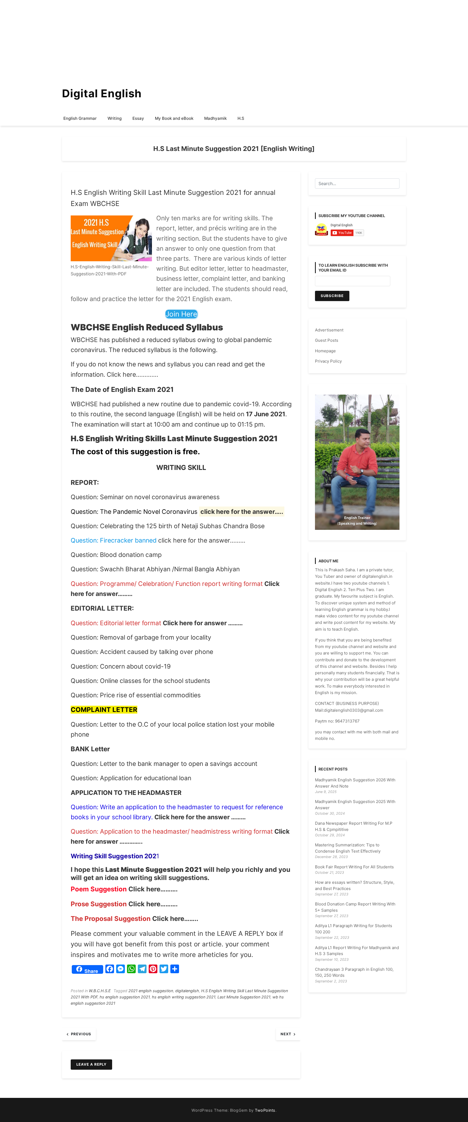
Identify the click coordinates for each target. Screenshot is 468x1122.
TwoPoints (265, 1110)
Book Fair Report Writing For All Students (354, 866)
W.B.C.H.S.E (100, 990)
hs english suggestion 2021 (125, 997)
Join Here (181, 314)
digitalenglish (187, 990)
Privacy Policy (328, 361)
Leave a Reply (91, 1064)
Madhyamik (215, 118)
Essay (138, 118)
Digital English (102, 93)
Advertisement (329, 330)
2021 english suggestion (150, 990)
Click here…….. (174, 919)
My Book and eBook (174, 118)
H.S (241, 118)
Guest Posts (326, 340)
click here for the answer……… (201, 540)
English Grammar (80, 118)
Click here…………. (132, 374)
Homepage (325, 350)
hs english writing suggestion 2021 (183, 997)
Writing (115, 118)
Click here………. (153, 889)
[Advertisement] (162, 38)
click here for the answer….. (241, 511)
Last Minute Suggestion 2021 (243, 997)
